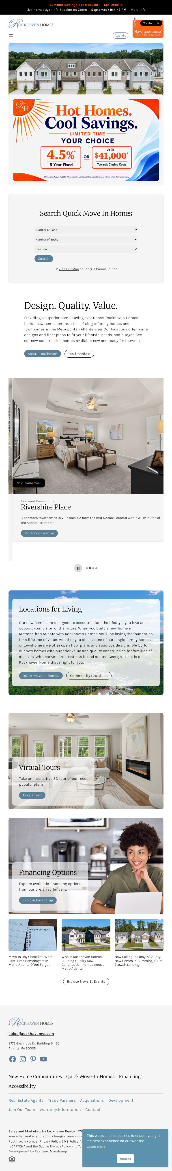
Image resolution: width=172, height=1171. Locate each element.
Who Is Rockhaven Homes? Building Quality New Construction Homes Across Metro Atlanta (83, 962)
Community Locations (89, 675)
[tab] (87, 568)
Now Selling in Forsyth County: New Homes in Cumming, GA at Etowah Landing (139, 960)
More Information (54, 495)
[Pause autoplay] (78, 568)
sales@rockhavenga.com (31, 1033)
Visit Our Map (69, 269)
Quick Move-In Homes (41, 675)
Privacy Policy (50, 1141)
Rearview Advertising (51, 1151)
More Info (138, 10)
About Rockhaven (43, 354)
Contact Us (151, 23)
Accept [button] (125, 1158)
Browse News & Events (86, 981)
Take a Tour (32, 795)
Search (44, 258)
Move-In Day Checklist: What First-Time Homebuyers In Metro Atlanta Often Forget (31, 960)
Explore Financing (38, 900)
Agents (120, 35)
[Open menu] (11, 35)
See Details (113, 5)
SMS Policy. (70, 1141)
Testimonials (79, 354)
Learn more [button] (96, 1146)
